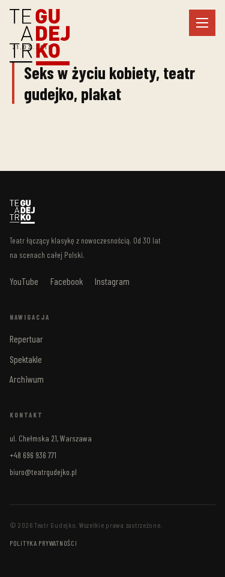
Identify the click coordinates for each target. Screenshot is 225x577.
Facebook (66, 281)
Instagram (112, 281)
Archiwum (27, 378)
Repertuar (26, 338)
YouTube (24, 281)
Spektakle (26, 359)
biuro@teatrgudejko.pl (43, 472)
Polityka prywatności (43, 543)
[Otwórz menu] (202, 23)
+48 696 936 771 (33, 455)
